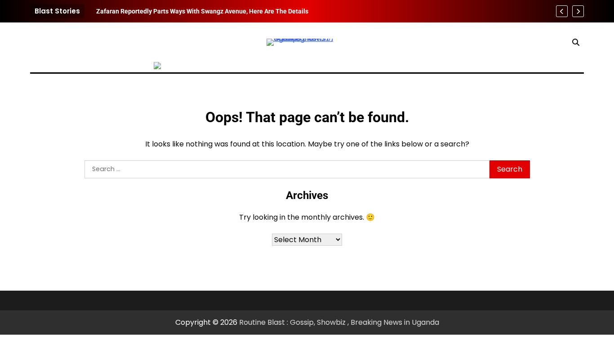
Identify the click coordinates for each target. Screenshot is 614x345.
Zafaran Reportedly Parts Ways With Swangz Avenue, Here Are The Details (202, 11)
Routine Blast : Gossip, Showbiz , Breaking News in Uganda (339, 322)
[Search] (576, 42)
